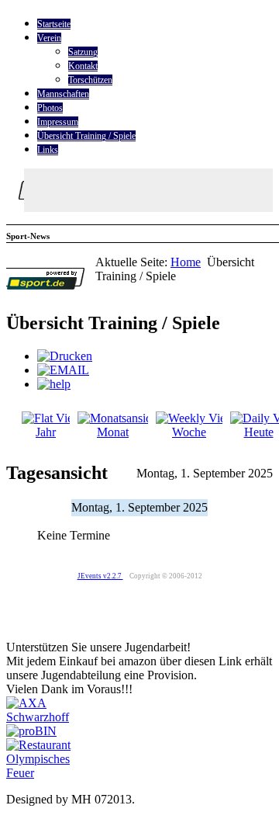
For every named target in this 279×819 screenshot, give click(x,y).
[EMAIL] (63, 370)
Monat (113, 432)
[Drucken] (64, 356)
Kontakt (83, 66)
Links (47, 149)
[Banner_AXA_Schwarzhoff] (50, 717)
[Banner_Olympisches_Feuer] (51, 772)
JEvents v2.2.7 (100, 576)
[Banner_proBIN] (31, 730)
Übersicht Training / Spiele (86, 135)
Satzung (83, 52)
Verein (49, 38)
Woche (189, 432)
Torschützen (90, 80)
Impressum (57, 121)
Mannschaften (63, 93)
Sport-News (28, 236)
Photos (50, 107)
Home (185, 262)
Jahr (46, 432)
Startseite (54, 24)
